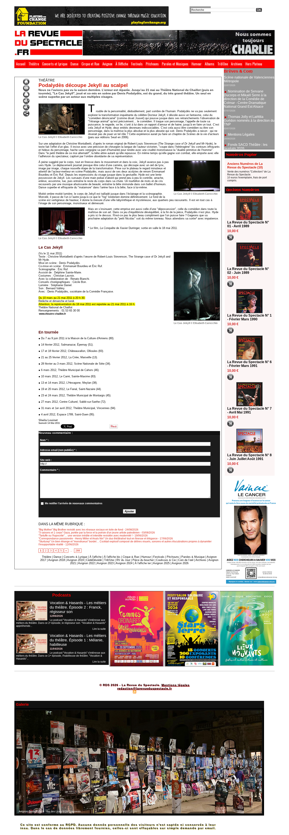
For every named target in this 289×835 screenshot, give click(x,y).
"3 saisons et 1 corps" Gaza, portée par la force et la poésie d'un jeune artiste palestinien (89, 532)
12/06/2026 (56, 616)
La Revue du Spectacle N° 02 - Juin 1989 (248, 270)
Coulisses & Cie (166, 560)
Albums (209, 63)
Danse (74, 63)
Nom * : (44, 440)
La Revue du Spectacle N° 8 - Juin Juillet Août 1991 (249, 457)
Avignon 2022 (86, 563)
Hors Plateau (253, 63)
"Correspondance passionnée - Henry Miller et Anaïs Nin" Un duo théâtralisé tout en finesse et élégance (98, 538)
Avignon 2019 (75, 560)
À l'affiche (95, 556)
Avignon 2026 (180, 563)
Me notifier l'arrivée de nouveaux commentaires (73, 503)
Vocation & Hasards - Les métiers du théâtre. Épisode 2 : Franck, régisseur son (78, 607)
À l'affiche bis (112, 556)
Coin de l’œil (185, 560)
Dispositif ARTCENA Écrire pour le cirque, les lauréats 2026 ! (249, 142)
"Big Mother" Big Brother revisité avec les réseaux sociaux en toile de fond (81, 529)
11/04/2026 (56, 648)
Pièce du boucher (143, 560)
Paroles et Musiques (175, 63)
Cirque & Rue (131, 556)
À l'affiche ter (143, 563)
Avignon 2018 (56, 560)
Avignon (107, 63)
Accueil (20, 63)
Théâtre (34, 63)
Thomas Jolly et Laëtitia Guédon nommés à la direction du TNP (249, 102)
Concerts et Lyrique (54, 63)
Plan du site (124, 691)
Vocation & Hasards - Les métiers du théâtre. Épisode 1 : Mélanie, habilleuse (78, 640)
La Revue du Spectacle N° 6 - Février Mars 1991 (249, 364)
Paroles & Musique (193, 556)
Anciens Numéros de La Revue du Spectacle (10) (245, 165)
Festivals (137, 63)
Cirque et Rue (90, 63)
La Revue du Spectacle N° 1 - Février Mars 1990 (249, 317)
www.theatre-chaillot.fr (52, 313)
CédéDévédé (94, 560)
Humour (196, 63)
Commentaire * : (50, 469)
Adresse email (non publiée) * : (58, 450)
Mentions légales (175, 685)
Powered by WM (162, 691)
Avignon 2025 (161, 563)
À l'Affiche (122, 63)
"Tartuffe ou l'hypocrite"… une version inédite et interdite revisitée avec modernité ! (85, 535)
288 (78, 550)
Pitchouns (152, 63)
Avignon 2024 (124, 563)
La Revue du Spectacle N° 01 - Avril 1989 (248, 224)
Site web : (46, 460)
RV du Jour (123, 560)
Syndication (144, 691)
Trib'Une (222, 63)
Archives (236, 63)
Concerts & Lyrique (75, 556)
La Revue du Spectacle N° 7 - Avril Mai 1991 (249, 410)
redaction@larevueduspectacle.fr (144, 688)
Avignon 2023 (105, 563)
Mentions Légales (241, 116)
